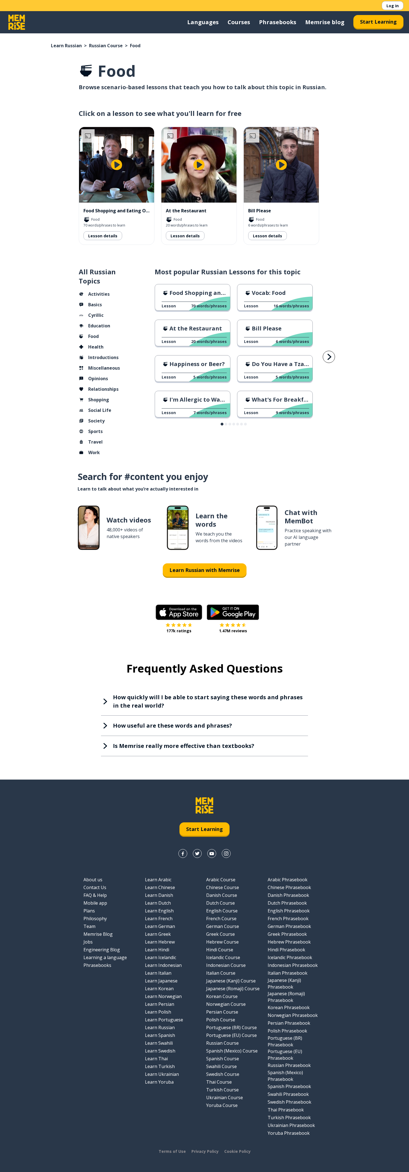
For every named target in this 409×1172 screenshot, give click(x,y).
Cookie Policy (237, 1151)
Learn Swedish (160, 1051)
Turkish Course (222, 1090)
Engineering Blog (101, 950)
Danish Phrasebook (288, 895)
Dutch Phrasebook (287, 903)
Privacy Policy (205, 1151)
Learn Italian (158, 973)
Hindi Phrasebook (286, 950)
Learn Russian (66, 46)
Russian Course (106, 46)
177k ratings (178, 630)
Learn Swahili (159, 1043)
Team (89, 926)
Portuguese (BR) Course (231, 1027)
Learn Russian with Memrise (204, 570)
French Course (221, 918)
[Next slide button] (329, 357)
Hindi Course (219, 950)
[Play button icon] (116, 165)
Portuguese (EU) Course (231, 1035)
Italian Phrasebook (287, 973)
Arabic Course (220, 880)
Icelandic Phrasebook (290, 957)
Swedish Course (222, 1074)
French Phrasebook (288, 918)
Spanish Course (222, 1059)
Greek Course (220, 934)
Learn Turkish (160, 1066)
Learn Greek (158, 934)
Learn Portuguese (164, 1020)
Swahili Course (221, 1066)
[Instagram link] (226, 853)
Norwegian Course (226, 1004)
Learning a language (105, 957)
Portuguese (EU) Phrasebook (285, 1054)
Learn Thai (156, 1059)
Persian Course (222, 1012)
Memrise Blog (98, 934)
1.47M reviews (233, 630)
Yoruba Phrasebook (289, 1133)
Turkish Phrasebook (289, 1117)
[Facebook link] (182, 853)
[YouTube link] (211, 853)
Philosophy (95, 918)
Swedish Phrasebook (289, 1102)
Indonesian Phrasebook (293, 965)
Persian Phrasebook (289, 1023)
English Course (222, 911)
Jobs (88, 942)
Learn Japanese (161, 981)
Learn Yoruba (159, 1082)
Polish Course (220, 1020)
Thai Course (219, 1082)
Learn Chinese (160, 887)
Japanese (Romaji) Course (233, 989)
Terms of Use (172, 1151)
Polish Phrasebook (287, 1031)
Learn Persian (159, 1004)
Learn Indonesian (163, 965)
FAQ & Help (95, 895)
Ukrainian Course (224, 1097)
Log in (392, 5)
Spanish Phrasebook (289, 1086)
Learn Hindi (157, 950)
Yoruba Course (222, 1105)
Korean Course (222, 996)
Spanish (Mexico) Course (232, 1051)
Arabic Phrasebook (287, 880)
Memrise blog (324, 22)
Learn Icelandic (160, 957)
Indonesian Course (226, 965)
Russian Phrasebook (289, 1065)
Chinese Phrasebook (289, 887)
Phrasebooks (277, 22)
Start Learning (378, 21)
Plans (89, 911)
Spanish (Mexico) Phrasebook (285, 1075)
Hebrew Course (222, 942)
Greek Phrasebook (287, 934)
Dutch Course (220, 903)
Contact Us (94, 887)
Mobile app (95, 903)
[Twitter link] (197, 853)
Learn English (159, 911)
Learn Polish (158, 1012)
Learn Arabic (158, 880)
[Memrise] (17, 22)
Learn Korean (159, 989)
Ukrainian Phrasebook (291, 1125)
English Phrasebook (289, 911)
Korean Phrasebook (289, 1007)
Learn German (160, 926)
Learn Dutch (158, 903)
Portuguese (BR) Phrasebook (285, 1041)
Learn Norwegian (163, 996)
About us (92, 880)
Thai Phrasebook (286, 1110)
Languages (203, 22)
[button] (222, 424)
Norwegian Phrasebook (293, 1015)
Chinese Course (222, 887)
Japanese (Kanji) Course (231, 981)
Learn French (159, 918)
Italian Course (220, 973)
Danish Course (221, 895)
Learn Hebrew (160, 942)
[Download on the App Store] (179, 612)
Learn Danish (159, 895)
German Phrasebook (289, 926)
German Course (222, 926)
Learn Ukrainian (162, 1074)
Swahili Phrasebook (288, 1094)
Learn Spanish (160, 1035)
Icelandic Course (223, 957)
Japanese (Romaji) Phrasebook (286, 997)
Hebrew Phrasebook (289, 942)
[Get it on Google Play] (233, 612)
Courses (239, 22)
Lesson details (102, 235)
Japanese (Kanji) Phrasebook (284, 983)
